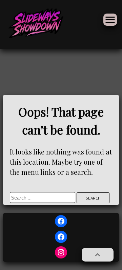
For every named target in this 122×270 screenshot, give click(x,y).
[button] (98, 255)
